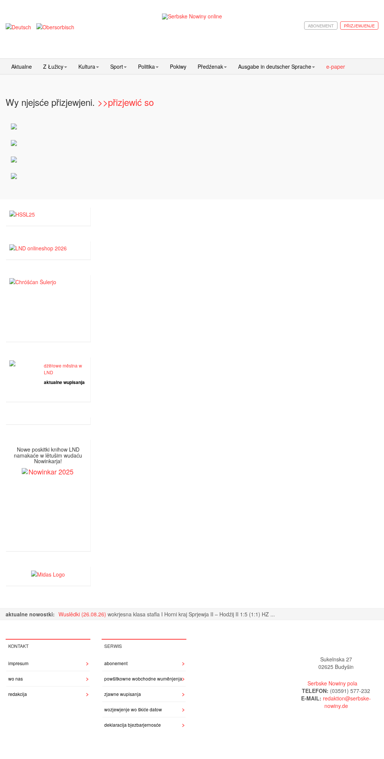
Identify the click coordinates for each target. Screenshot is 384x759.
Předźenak (210, 66)
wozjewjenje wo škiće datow (133, 709)
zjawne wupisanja (122, 694)
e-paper (335, 66)
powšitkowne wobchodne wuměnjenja (143, 678)
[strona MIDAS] (48, 573)
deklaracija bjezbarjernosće (132, 724)
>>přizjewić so (126, 101)
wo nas (15, 678)
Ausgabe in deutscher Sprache (274, 66)
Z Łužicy (53, 66)
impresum (18, 663)
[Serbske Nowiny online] (192, 16)
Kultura (86, 66)
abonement (321, 26)
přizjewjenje (359, 26)
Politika (146, 66)
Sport (116, 66)
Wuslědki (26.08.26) (83, 614)
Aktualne (21, 66)
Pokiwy (178, 66)
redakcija (17, 694)
